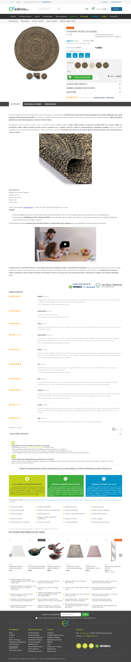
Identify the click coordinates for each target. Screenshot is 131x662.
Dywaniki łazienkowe (71, 522)
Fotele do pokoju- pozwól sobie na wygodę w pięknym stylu (22, 594)
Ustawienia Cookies (35, 640)
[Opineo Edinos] (103, 646)
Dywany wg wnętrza (44, 507)
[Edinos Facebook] (78, 646)
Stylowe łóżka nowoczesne (100, 522)
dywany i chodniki (96, 500)
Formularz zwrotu (15, 650)
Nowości (73, 16)
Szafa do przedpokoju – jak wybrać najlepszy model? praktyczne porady (49, 606)
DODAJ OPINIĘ (110, 97)
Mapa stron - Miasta (54, 647)
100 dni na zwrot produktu (76, 84)
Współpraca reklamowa (17, 642)
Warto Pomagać (15, 640)
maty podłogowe (85, 500)
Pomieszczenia (25, 16)
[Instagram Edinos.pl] (85, 646)
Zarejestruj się (116, 2)
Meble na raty (33, 644)
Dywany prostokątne (71, 510)
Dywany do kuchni (70, 518)
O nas (12, 2)
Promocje (84, 16)
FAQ (48, 644)
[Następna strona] (120, 429)
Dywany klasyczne (43, 513)
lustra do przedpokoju (110, 500)
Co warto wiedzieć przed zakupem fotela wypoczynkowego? (49, 581)
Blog (10, 633)
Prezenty (113, 16)
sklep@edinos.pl (46, 2)
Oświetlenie (47, 16)
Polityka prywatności (35, 637)
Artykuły (50, 633)
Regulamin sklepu (53, 637)
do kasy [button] (116, 9)
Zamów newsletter (51, 614)
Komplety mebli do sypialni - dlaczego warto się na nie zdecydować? (104, 581)
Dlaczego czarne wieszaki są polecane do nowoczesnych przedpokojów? (23, 599)
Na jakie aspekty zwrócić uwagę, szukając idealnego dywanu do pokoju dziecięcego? (23, 581)
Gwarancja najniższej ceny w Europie (80, 88)
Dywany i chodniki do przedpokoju (49, 510)
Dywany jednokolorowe (99, 513)
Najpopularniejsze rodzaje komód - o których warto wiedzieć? (22, 606)
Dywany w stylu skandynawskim (75, 513)
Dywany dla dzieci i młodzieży (20, 522)
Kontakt (18, 2)
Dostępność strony (35, 651)
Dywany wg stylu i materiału (101, 510)
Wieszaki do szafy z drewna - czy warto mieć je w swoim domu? (104, 594)
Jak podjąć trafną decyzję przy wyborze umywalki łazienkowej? (102, 599)
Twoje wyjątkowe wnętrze (35, 447)
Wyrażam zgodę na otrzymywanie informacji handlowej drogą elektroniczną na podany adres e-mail (66, 618)
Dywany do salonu (16, 518)
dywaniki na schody (30, 500)
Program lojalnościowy (55, 635)
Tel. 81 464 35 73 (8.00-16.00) (31, 2)
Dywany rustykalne (16, 513)
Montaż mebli (71, 92)
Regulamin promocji (54, 640)
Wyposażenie (61, 16)
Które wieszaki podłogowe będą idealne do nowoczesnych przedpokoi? (50, 599)
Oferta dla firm (14, 644)
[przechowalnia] (88, 9)
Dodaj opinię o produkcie (19, 434)
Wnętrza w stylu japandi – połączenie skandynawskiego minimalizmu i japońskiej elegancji (49, 594)
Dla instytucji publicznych (13, 647)
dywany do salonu (67, 500)
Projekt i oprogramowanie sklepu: (52, 659)
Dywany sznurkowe (44, 522)
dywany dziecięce (55, 500)
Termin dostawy (34, 635)
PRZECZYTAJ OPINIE (99, 97)
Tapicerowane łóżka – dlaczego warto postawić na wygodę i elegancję (77, 599)
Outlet (104, 16)
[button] (58, 9)
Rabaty (49, 642)
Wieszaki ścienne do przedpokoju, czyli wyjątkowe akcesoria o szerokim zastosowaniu (23, 587)
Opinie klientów (33, 649)
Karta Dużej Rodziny (35, 647)
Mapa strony (51, 651)
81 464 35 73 (85, 633)
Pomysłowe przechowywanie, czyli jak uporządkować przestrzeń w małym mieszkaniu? (77, 605)
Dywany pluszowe (98, 507)
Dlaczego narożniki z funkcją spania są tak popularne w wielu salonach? (104, 588)
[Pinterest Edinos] (91, 646)
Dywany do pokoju (71, 507)
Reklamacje (51, 649)
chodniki (76, 500)
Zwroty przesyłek (34, 642)
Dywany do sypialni (17, 507)
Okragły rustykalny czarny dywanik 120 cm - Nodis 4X (55, 304)
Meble (13, 16)
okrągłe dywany (28, 207)
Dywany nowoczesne (17, 510)
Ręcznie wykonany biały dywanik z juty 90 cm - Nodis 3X (56, 357)
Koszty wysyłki (33, 633)
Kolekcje (94, 16)
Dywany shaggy (97, 518)
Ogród (37, 16)
